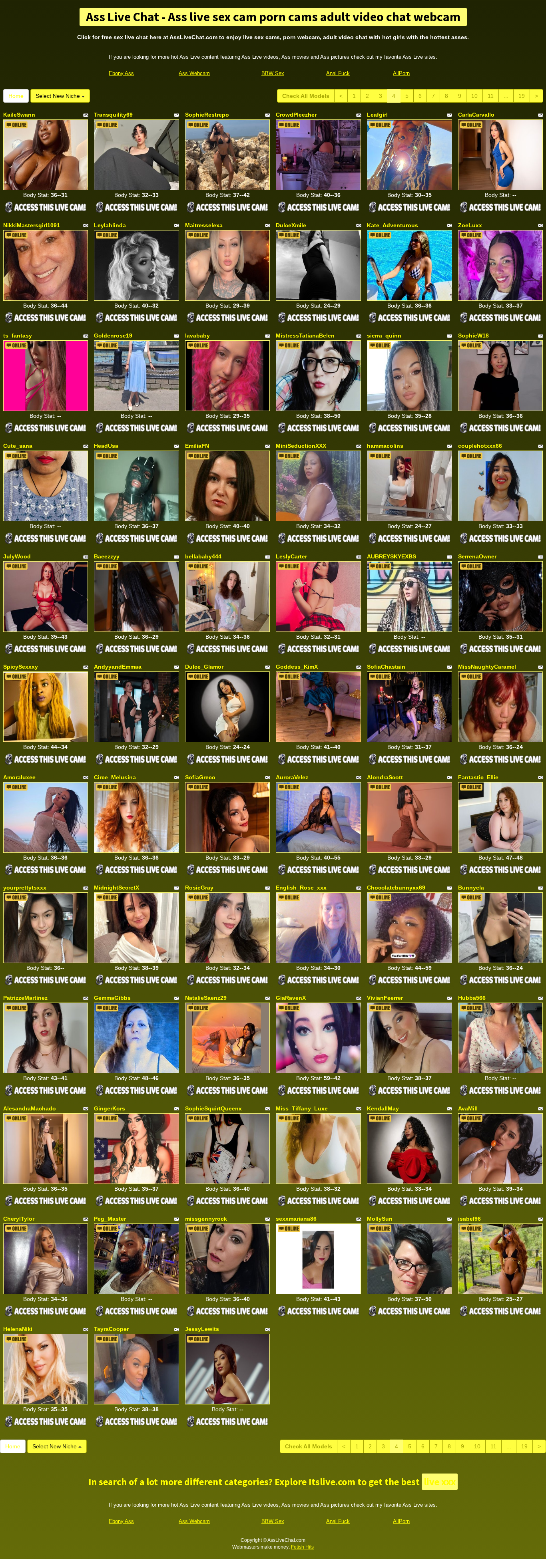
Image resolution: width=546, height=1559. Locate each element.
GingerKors (109, 1108)
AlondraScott (385, 777)
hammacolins (385, 446)
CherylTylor (18, 1218)
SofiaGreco (200, 777)
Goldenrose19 (113, 335)
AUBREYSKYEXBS (391, 556)
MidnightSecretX (116, 887)
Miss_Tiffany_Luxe (302, 1108)
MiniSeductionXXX (301, 446)
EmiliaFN (197, 446)
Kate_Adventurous (392, 225)
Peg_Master (110, 1218)
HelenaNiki (17, 1329)
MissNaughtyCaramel (487, 666)
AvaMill (468, 1108)
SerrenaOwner (477, 556)
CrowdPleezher (296, 114)
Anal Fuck (338, 73)
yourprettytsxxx (24, 887)
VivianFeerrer (385, 998)
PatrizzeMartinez (25, 998)
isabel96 (469, 1218)
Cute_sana (17, 446)
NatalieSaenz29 (206, 998)
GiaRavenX (291, 998)
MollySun (380, 1218)
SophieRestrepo (207, 114)
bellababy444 (203, 556)
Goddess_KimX (297, 666)
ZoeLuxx (470, 225)
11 (491, 96)
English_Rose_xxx (301, 887)
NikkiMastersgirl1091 (31, 225)
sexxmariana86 (296, 1218)
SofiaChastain (386, 666)
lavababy (197, 335)
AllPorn (401, 73)
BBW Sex (272, 73)
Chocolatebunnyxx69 (396, 887)
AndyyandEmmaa (117, 666)
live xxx (440, 1482)
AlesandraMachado (29, 1108)
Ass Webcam (194, 73)
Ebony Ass (121, 73)
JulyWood (17, 556)
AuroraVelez (292, 777)
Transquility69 (113, 114)
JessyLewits (202, 1329)
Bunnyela (471, 887)
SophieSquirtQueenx (213, 1108)
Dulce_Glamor (204, 666)
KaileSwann (19, 114)
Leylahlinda (110, 225)
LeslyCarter (291, 556)
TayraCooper (111, 1329)
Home (16, 96)
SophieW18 (473, 335)
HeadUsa (106, 446)
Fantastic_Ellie (478, 777)
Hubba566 (472, 998)
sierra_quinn (384, 335)
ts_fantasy (17, 335)
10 (474, 96)
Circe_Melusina (115, 777)
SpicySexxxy (20, 666)
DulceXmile (291, 225)
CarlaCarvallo (476, 114)
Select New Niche (59, 96)
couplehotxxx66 (480, 446)
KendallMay (383, 1108)
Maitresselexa (204, 225)
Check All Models (305, 96)
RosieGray (199, 887)
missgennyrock (206, 1218)
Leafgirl (377, 114)
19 (521, 96)
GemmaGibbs (112, 998)
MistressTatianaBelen (305, 335)
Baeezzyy (107, 556)
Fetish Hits (302, 1547)
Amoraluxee (19, 777)
